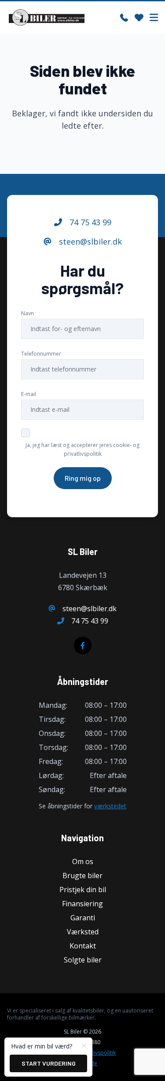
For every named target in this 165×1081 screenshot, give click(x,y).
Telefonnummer (41, 353)
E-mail (28, 394)
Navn (27, 313)
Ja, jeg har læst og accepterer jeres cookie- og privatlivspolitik (82, 449)
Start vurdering (49, 1063)
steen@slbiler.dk (89, 241)
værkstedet (110, 806)
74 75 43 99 (89, 222)
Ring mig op (83, 478)
